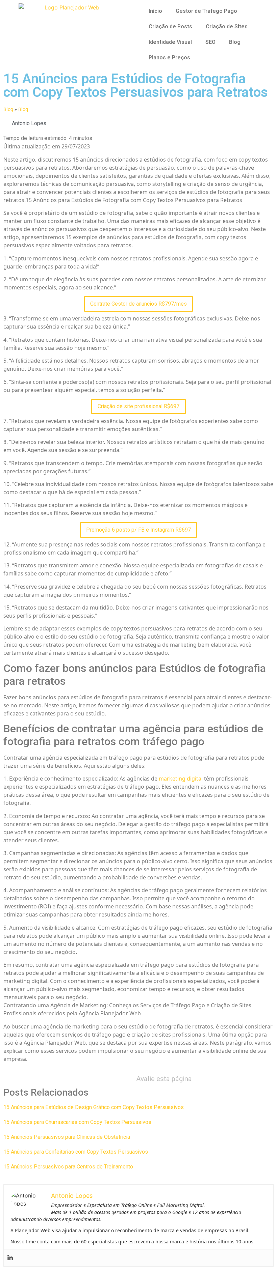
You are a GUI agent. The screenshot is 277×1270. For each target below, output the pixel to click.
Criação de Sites (227, 26)
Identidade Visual (170, 42)
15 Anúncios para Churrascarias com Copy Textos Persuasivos (77, 1122)
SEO (210, 42)
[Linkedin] (10, 1257)
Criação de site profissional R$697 (138, 406)
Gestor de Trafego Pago (206, 11)
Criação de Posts (170, 26)
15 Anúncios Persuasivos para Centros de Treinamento (68, 1166)
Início (155, 11)
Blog (235, 42)
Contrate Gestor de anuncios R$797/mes (138, 304)
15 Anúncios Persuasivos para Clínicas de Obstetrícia (66, 1137)
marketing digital (181, 778)
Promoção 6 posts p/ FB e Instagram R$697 (138, 530)
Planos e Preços (169, 57)
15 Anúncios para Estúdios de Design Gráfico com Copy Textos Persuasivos (93, 1107)
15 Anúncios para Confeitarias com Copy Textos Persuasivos (75, 1152)
